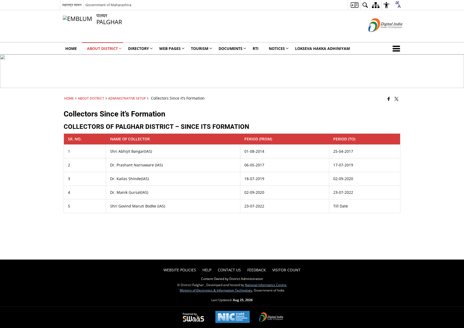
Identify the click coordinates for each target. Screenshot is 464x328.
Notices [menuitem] (277, 48)
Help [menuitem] (206, 269)
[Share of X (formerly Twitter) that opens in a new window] (396, 99)
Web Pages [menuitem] (170, 48)
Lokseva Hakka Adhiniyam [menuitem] (322, 48)
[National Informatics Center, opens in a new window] (232, 317)
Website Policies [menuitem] (180, 269)
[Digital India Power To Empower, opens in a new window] (271, 317)
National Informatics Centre (265, 285)
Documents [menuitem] (230, 48)
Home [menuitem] (71, 48)
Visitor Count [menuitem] (286, 269)
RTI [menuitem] (256, 48)
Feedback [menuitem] (256, 269)
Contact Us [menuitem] (229, 269)
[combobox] (398, 4)
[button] (397, 48)
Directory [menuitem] (138, 48)
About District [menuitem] (102, 48)
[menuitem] (354, 5)
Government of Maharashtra (108, 4)
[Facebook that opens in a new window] (388, 99)
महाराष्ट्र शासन (71, 4)
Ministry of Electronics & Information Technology (216, 290)
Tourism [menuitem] (199, 48)
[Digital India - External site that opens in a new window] (379, 36)
